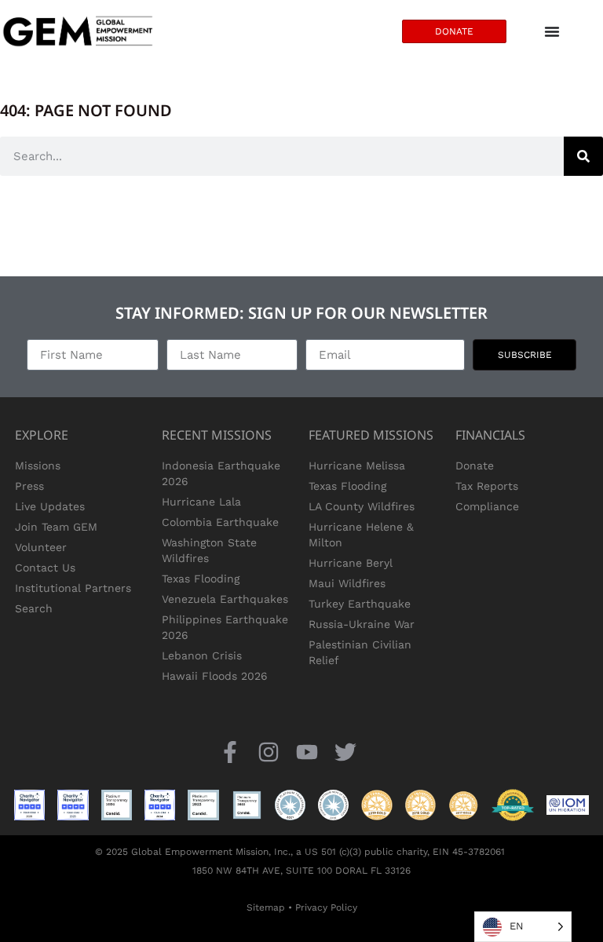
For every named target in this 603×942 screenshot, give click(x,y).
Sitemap (266, 907)
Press (29, 486)
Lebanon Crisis (202, 655)
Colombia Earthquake (220, 522)
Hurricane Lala (201, 501)
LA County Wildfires (362, 506)
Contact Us (45, 567)
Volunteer (41, 547)
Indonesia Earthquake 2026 (221, 473)
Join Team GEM (56, 526)
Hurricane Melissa (357, 465)
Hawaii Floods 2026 (215, 676)
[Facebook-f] (229, 751)
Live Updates (50, 506)
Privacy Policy (326, 907)
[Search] (583, 156)
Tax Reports (486, 486)
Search (34, 608)
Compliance (487, 506)
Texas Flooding (200, 578)
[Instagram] (268, 751)
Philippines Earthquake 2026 (225, 627)
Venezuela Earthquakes (225, 599)
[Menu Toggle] (552, 31)
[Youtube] (307, 751)
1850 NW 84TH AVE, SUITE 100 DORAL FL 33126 (301, 870)
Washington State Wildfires (209, 550)
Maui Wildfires (347, 583)
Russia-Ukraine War (362, 624)
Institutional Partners (73, 588)
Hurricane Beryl (351, 563)
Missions (37, 465)
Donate (474, 465)
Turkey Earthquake (360, 603)
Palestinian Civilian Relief (360, 652)
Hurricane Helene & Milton (361, 534)
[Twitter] (346, 751)
